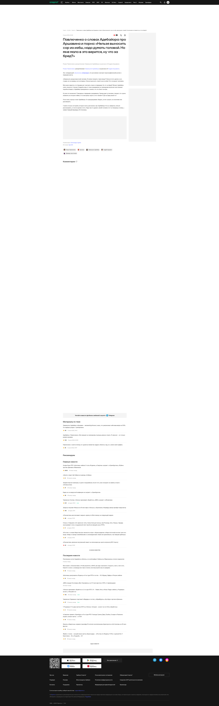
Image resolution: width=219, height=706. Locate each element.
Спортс (64, 30)
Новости (73, 30)
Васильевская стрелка (77, 182)
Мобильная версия (159, 675)
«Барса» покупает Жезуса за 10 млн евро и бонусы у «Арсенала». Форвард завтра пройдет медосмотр (94, 507)
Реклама (65, 680)
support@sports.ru (79, 690)
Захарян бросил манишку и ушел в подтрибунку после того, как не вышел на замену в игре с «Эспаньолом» (91, 484)
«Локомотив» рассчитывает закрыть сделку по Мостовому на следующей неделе (88, 515)
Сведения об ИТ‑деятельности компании (131, 680)
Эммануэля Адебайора (92, 69)
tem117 (71, 373)
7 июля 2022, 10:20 (74, 349)
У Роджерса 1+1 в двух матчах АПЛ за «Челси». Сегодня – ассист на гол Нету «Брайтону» (90, 607)
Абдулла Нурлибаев (76, 232)
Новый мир (72, 383)
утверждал (85, 73)
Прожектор (79, 684)
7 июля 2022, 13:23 (74, 184)
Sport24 (71, 145)
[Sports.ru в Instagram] (167, 660)
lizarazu (72, 214)
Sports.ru (53, 694)
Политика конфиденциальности (103, 680)
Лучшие (74, 165)
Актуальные (81, 165)
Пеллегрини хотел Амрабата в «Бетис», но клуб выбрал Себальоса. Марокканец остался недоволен (93, 559)
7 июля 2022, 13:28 (74, 329)
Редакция (52, 680)
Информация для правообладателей (105, 684)
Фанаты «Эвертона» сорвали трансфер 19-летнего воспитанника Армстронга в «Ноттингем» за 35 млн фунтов (94, 625)
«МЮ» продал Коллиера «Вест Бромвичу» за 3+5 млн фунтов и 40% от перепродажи (89, 583)
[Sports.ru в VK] (161, 660)
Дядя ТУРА (72, 253)
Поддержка (66, 684)
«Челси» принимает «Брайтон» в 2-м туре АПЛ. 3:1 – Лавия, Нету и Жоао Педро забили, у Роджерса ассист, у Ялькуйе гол (93, 590)
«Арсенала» (77, 73)
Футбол (69, 30)
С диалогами (120, 164)
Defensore (72, 283)
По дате (66, 165)
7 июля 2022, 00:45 (74, 285)
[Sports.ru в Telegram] (155, 660)
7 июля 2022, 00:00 (74, 375)
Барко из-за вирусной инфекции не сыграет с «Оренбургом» (81, 492)
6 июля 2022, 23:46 (74, 172)
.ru (69, 347)
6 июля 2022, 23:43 (74, 203)
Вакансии (65, 675)
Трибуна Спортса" (81, 675)
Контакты (52, 684)
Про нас (52, 675)
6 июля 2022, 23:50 (74, 255)
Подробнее (88, 696)
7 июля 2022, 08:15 (74, 385)
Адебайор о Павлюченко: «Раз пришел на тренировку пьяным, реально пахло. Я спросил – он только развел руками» (94, 436)
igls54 (71, 170)
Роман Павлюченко (69, 69)
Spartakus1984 (73, 359)
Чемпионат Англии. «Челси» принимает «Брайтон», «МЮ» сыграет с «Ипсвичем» (87, 500)
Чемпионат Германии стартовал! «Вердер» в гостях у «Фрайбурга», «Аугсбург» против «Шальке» (92, 599)
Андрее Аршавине (113, 69)
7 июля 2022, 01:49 (75, 216)
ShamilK (71, 202)
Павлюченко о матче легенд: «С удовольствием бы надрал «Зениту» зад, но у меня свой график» (93, 445)
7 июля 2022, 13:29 (74, 298)
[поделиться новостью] (125, 35)
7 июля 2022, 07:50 (75, 234)
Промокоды (123, 684)
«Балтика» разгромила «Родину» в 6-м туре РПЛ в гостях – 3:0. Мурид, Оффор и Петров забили (92, 575)
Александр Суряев (76, 142)
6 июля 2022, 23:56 (75, 266)
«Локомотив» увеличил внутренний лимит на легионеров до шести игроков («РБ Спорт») (90, 542)
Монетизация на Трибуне (83, 680)
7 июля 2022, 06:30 (74, 317)
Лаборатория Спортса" (126, 675)
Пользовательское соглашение (103, 675)
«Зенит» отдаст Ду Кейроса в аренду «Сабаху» (77, 475)
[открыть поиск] (161, 2)
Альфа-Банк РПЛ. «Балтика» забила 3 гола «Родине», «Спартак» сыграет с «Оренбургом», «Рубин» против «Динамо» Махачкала (93, 466)
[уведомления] (165, 2)
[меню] (62, 2)
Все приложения (111, 660)
